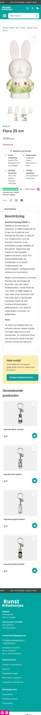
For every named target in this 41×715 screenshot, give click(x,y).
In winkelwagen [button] (34, 435)
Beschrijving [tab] (10, 209)
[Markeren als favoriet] (34, 37)
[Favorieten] (27, 8)
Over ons (5, 669)
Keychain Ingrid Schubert (14, 519)
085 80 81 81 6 (9, 643)
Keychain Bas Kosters (13, 474)
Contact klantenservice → (22, 377)
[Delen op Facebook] (11, 200)
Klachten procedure (10, 699)
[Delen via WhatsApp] (16, 200)
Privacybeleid (7, 703)
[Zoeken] (36, 16)
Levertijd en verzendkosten (12, 682)
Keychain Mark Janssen (14, 429)
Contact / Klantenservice (12, 665)
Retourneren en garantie (11, 678)
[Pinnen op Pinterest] (22, 200)
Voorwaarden (7, 694)
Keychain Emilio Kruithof (14, 564)
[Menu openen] (4, 16)
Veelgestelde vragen (10, 673)
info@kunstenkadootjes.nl (14, 640)
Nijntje (12, 195)
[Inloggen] (32, 8)
